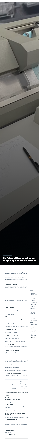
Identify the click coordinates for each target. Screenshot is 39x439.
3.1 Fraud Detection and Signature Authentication (33, 304)
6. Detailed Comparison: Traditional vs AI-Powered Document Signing (33, 320)
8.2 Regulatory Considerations (32, 326)
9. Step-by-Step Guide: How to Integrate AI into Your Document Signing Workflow (33, 328)
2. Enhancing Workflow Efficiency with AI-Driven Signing (33, 297)
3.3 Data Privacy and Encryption (33, 306)
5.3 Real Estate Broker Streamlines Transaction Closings (33, 319)
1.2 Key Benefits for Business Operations (34, 294)
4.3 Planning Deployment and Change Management (34, 312)
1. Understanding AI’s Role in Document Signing (32, 291)
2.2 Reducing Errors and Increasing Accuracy (33, 300)
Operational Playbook (14, 428)
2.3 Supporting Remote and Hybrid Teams (33, 301)
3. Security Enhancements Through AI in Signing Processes (33, 302)
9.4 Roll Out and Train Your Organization (33, 334)
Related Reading (33, 337)
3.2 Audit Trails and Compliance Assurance (33, 305)
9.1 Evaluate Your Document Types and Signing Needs (33, 330)
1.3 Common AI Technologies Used (34, 296)
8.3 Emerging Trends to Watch (34, 327)
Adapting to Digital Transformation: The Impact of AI (10, 411)
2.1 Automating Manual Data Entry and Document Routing (34, 298)
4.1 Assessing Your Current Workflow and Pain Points (33, 309)
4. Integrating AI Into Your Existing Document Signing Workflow (33, 308)
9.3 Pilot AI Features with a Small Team (33, 333)
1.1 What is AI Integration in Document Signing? (33, 293)
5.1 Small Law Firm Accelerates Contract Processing (33, 315)
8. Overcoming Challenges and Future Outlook (33, 323)
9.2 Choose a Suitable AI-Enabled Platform (33, 331)
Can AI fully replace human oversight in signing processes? (12, 437)
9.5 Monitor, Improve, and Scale (33, 335)
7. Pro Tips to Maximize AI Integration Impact (32, 322)
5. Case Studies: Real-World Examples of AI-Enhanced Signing (33, 313)
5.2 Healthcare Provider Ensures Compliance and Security (33, 317)
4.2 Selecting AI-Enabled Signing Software (33, 310)
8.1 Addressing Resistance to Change (34, 324)
